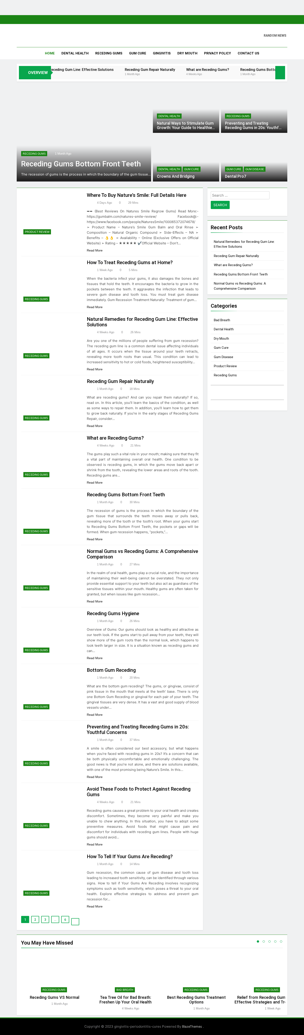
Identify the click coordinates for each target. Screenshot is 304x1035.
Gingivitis (162, 53)
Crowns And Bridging (176, 176)
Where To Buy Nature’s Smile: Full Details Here (136, 195)
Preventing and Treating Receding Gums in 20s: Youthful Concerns (253, 127)
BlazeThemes (192, 1026)
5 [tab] (281, 941)
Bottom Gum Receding (111, 670)
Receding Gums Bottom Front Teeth (249, 70)
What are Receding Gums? (186, 70)
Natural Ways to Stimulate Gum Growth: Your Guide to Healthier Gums (185, 127)
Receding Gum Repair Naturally (129, 70)
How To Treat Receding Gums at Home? (130, 262)
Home (50, 53)
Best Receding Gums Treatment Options (196, 999)
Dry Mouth (187, 53)
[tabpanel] (54, 982)
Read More (95, 250)
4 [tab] (275, 941)
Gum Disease (254, 169)
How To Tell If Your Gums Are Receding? (130, 856)
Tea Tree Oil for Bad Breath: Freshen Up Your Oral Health (125, 999)
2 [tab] (264, 941)
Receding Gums (108, 53)
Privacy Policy (217, 53)
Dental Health (75, 53)
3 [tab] (269, 941)
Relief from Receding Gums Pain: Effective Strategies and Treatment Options (267, 1002)
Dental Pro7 (235, 176)
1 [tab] (258, 941)
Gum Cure (137, 53)
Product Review (37, 231)
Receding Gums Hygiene (113, 613)
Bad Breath (222, 320)
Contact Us (248, 53)
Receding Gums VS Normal (54, 997)
